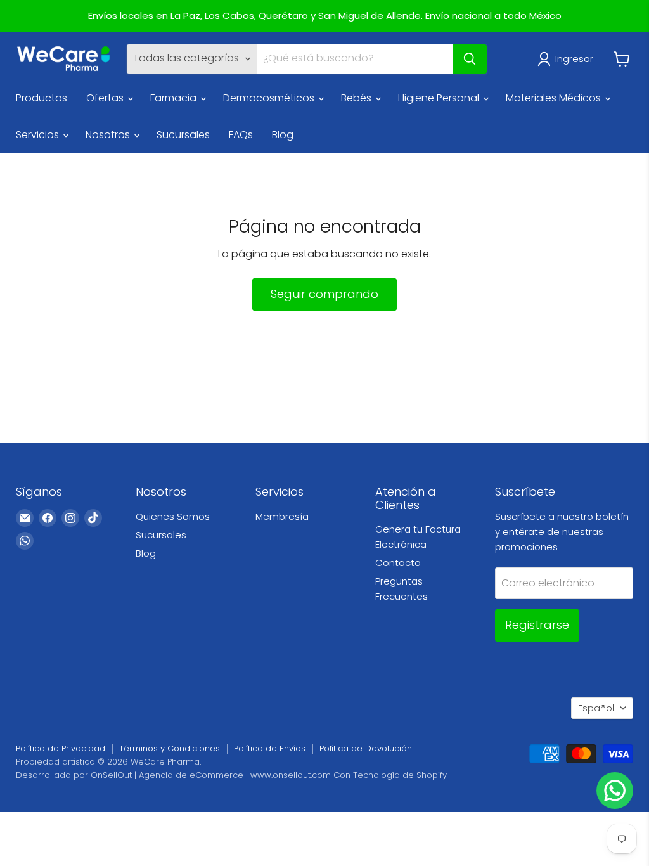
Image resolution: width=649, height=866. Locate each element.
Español (596, 708)
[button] (567, 59)
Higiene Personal (440, 98)
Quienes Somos (173, 516)
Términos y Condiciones (169, 748)
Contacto (398, 562)
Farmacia (174, 98)
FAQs (241, 134)
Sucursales (183, 134)
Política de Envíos (269, 748)
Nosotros (109, 134)
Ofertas (106, 98)
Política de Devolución (365, 748)
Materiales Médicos (554, 98)
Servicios (38, 134)
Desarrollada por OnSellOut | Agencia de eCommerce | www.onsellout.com (173, 775)
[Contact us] (614, 790)
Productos (41, 98)
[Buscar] (470, 59)
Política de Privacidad (60, 748)
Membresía (282, 516)
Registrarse (537, 625)
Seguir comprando (324, 294)
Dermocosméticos (270, 98)
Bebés (357, 98)
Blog (282, 134)
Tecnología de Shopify (400, 775)
